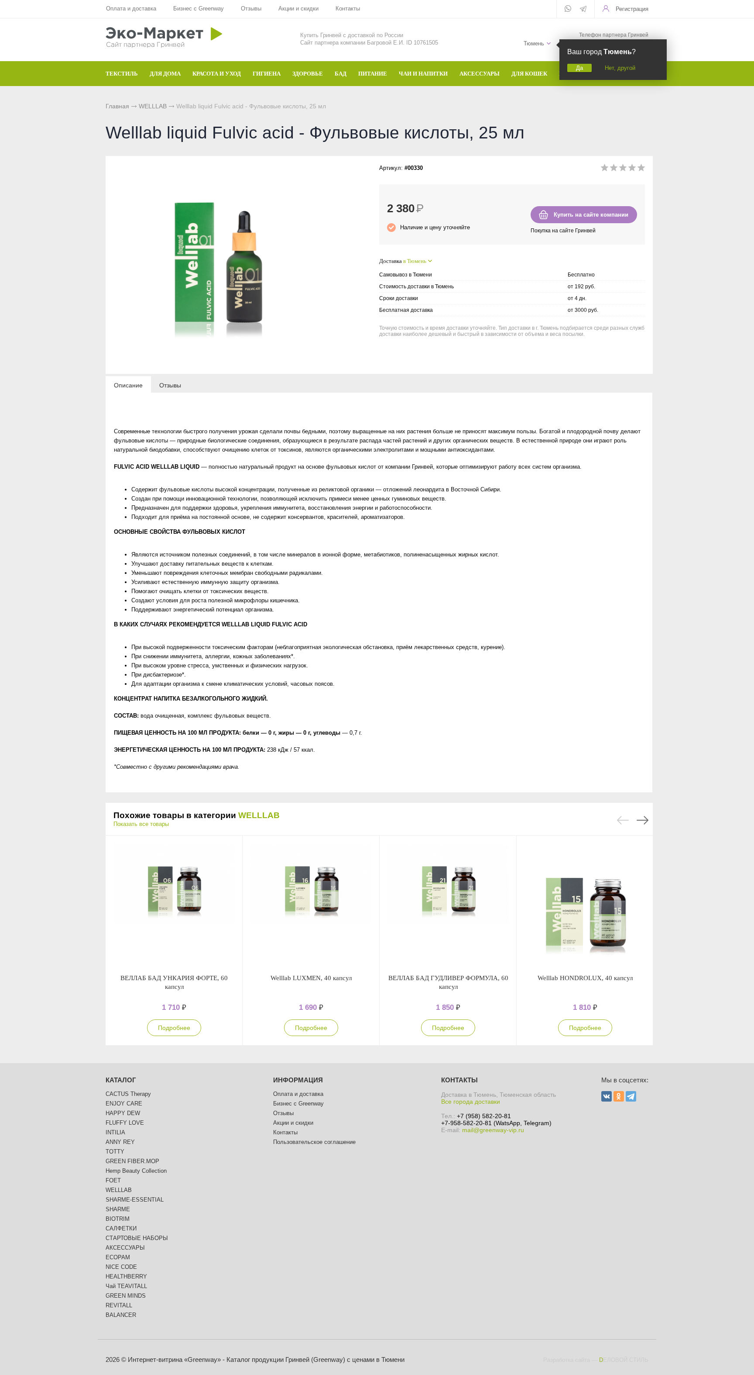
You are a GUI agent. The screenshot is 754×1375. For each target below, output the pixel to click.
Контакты (348, 8)
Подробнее (174, 1027)
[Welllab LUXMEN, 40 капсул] (311, 904)
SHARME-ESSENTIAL (135, 1199)
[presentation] (128, 385)
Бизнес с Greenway (198, 8)
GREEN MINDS (126, 1295)
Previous (623, 820)
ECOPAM (118, 1257)
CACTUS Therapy (128, 1094)
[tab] (128, 385)
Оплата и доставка (131, 8)
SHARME (118, 1209)
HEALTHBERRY (126, 1276)
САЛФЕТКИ (121, 1228)
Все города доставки (470, 1101)
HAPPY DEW (123, 1113)
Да (579, 68)
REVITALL (119, 1305)
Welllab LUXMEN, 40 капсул (311, 977)
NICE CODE (121, 1267)
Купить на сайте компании (591, 214)
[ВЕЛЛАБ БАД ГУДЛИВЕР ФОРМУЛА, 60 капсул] (448, 904)
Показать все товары (141, 824)
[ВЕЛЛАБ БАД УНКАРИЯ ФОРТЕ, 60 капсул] (174, 904)
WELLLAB (153, 106)
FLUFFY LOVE (125, 1122)
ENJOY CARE (124, 1103)
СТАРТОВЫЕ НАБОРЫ (137, 1238)
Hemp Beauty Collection (136, 1171)
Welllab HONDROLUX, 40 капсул (585, 977)
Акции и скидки (298, 8)
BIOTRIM (118, 1219)
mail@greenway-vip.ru (493, 1129)
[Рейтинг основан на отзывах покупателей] (623, 169)
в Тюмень (414, 261)
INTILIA (115, 1132)
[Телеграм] (583, 10)
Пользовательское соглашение (314, 1142)
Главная (117, 106)
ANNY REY (120, 1142)
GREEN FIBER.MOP (132, 1161)
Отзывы (251, 8)
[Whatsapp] (568, 9)
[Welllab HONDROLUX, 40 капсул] (585, 904)
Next (642, 820)
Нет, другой (620, 68)
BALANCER (121, 1315)
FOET (113, 1180)
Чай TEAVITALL (126, 1286)
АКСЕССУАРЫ (125, 1247)
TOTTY (115, 1151)
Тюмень (534, 43)
